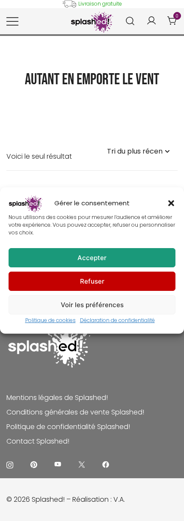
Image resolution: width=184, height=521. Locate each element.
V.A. (119, 499)
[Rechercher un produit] (130, 21)
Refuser (92, 281)
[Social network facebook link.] (105, 464)
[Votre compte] (151, 21)
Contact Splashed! (37, 441)
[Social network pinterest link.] (33, 464)
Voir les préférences (92, 305)
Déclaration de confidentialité (117, 320)
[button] (171, 203)
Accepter (92, 258)
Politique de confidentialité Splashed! (68, 427)
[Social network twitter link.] (81, 464)
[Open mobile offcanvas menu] (12, 21)
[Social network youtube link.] (57, 464)
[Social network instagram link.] (9, 464)
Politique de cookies (50, 320)
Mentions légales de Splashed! (57, 398)
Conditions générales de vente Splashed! (75, 412)
